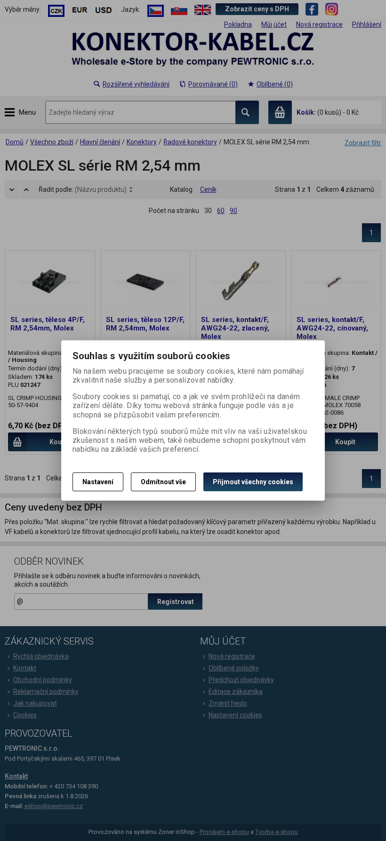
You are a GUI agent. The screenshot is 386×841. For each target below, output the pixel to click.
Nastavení (97, 482)
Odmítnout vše (163, 482)
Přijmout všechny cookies (253, 482)
